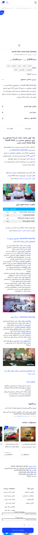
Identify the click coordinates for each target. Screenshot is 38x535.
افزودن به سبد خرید (18, 530)
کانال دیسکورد (30, 214)
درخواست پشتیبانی (28, 207)
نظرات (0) (10, 129)
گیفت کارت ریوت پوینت (9, 211)
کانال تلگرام (30, 211)
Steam (29, 74)
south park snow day (21, 182)
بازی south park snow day (27, 184)
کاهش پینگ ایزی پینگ (9, 218)
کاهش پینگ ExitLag (9, 222)
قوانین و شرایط (29, 203)
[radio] (29, 65)
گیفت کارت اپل (10, 214)
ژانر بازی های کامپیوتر (7, 8)
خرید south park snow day (27, 186)
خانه (35, 8)
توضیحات (28, 129)
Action (26, 178)
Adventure (19, 178)
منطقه (34, 68)
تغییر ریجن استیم (9, 207)
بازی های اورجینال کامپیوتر (23, 8)
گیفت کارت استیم (9, 203)
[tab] (28, 128)
